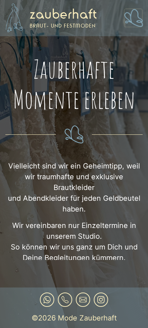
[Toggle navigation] (133, 18)
